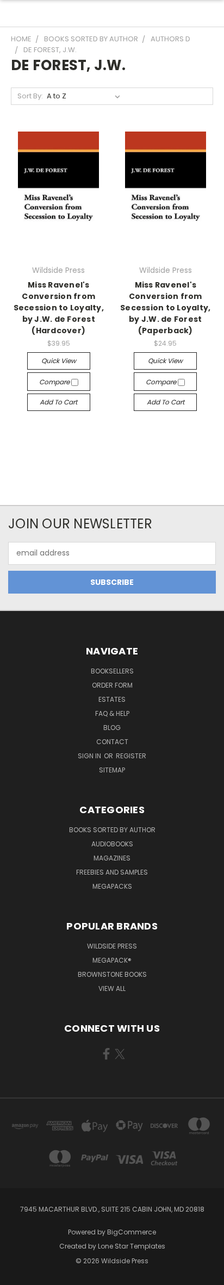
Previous (17, 1274)
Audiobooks (112, 844)
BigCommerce (131, 1232)
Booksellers (112, 671)
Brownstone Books (112, 974)
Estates (112, 699)
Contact (112, 741)
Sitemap (112, 770)
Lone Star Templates (131, 1246)
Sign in (90, 755)
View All (112, 988)
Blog (112, 727)
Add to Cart (58, 402)
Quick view (58, 360)
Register (131, 755)
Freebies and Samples (112, 872)
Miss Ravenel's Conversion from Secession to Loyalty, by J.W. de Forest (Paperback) (165, 307)
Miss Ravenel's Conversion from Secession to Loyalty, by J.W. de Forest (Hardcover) (59, 307)
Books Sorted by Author (112, 829)
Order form (112, 685)
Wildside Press (112, 946)
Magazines (112, 858)
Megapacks (112, 886)
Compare (55, 381)
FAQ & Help (112, 713)
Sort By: (30, 96)
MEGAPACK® (112, 960)
